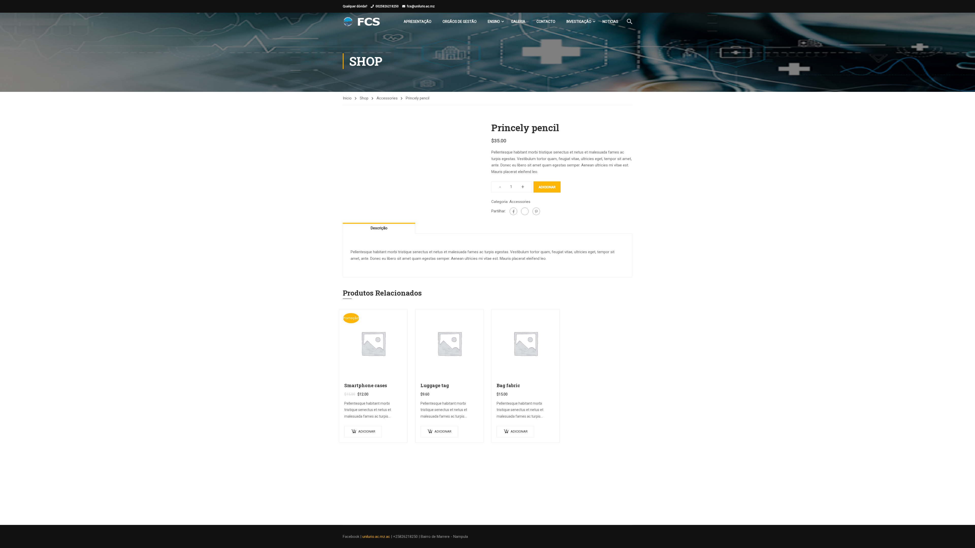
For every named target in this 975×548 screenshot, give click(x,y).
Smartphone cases (365, 385)
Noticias (610, 22)
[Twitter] (525, 211)
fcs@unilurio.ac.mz (421, 6)
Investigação (578, 22)
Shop (364, 98)
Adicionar (547, 187)
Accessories (387, 98)
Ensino (494, 22)
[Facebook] (513, 211)
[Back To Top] (965, 539)
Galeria (518, 22)
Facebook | (352, 536)
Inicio (347, 98)
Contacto (546, 22)
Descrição (379, 228)
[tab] (379, 228)
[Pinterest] (536, 211)
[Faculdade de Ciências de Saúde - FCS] (362, 21)
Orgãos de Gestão (460, 22)
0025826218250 (387, 6)
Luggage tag (434, 385)
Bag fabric (508, 385)
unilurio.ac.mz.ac (376, 536)
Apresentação (417, 22)
